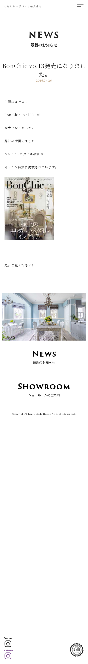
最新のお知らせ (44, 356)
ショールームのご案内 (44, 388)
